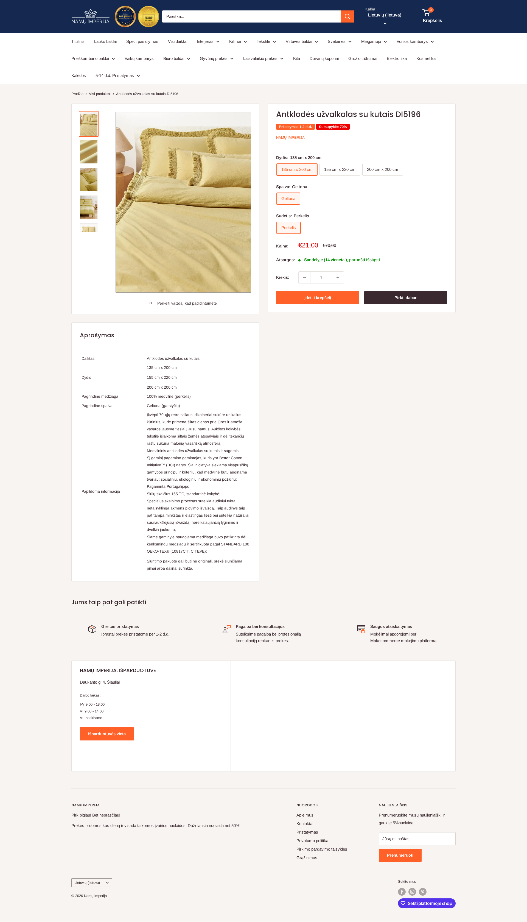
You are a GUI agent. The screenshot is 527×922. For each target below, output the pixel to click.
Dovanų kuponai (324, 58)
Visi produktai (100, 94)
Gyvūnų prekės (214, 58)
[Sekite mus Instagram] (412, 892)
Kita (296, 58)
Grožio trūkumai (362, 58)
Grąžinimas (306, 857)
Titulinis (78, 41)
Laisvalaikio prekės (260, 58)
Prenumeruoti (400, 855)
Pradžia (77, 94)
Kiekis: (282, 277)
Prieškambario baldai (90, 58)
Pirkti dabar (405, 298)
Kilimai (235, 41)
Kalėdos (78, 75)
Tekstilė (263, 41)
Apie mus (304, 815)
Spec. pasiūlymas (142, 41)
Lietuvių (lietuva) (87, 883)
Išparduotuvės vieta (107, 733)
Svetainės (337, 41)
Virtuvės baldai (299, 41)
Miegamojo (371, 41)
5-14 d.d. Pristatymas (115, 75)
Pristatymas (307, 832)
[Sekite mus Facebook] (402, 892)
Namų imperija (290, 137)
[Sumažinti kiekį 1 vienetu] (304, 277)
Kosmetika (426, 58)
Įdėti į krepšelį (317, 298)
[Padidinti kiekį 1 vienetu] (338, 277)
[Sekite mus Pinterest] (423, 892)
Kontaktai (304, 823)
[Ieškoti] (347, 16)
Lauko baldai (105, 41)
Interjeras (205, 41)
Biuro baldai (173, 58)
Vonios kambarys (412, 41)
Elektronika (397, 58)
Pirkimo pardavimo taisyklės (321, 849)
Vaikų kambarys (139, 58)
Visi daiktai (177, 41)
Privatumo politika (312, 840)
